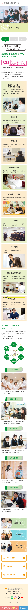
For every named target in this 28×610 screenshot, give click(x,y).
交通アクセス (15, 575)
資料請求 (15, 566)
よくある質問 (15, 558)
